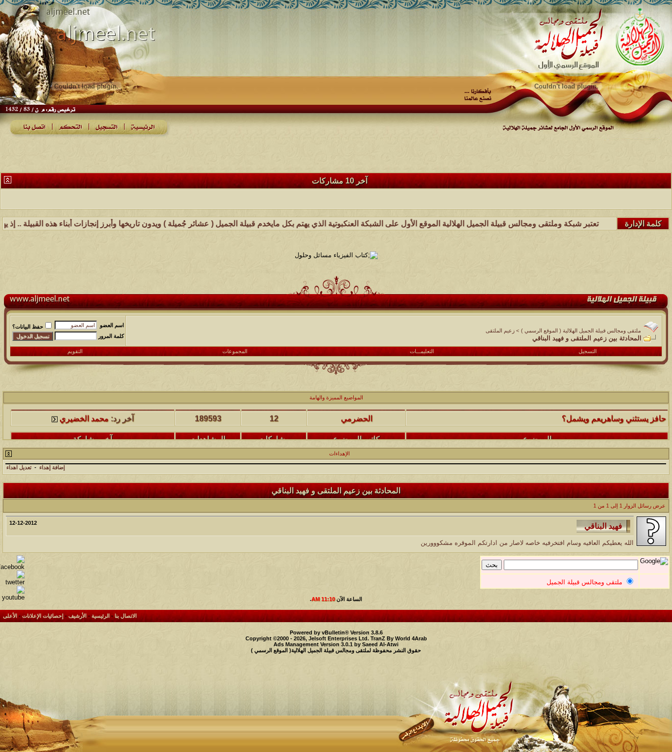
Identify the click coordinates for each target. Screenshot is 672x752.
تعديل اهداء (18, 467)
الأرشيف (77, 616)
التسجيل (588, 351)
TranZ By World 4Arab (398, 638)
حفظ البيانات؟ (27, 327)
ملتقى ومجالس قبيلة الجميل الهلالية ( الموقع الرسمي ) (581, 330)
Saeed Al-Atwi (380, 644)
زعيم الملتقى (500, 330)
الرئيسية (101, 616)
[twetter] (12, 582)
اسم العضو (112, 325)
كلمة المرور (111, 336)
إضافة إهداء (52, 467)
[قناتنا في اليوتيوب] (12, 597)
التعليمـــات (422, 351)
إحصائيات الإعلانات (42, 616)
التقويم (75, 351)
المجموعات (234, 351)
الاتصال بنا (126, 616)
